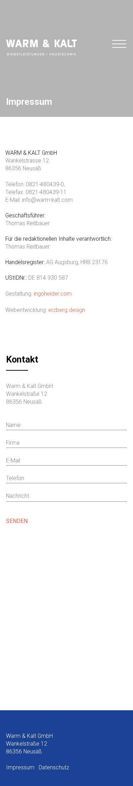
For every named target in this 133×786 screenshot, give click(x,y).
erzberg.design (66, 310)
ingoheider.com (53, 293)
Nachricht (17, 495)
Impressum (20, 767)
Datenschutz (54, 767)
